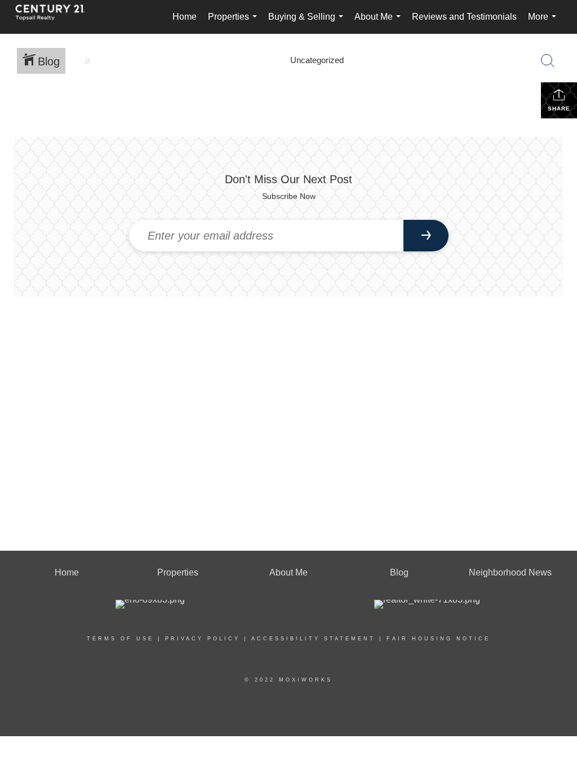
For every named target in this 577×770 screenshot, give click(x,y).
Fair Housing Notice (438, 638)
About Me (379, 23)
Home (184, 16)
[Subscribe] (426, 235)
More (544, 23)
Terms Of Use (120, 638)
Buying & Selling (308, 23)
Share (559, 108)
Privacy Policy (202, 638)
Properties (234, 23)
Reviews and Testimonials (464, 16)
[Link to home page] (55, 17)
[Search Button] (547, 61)
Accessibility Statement (313, 638)
